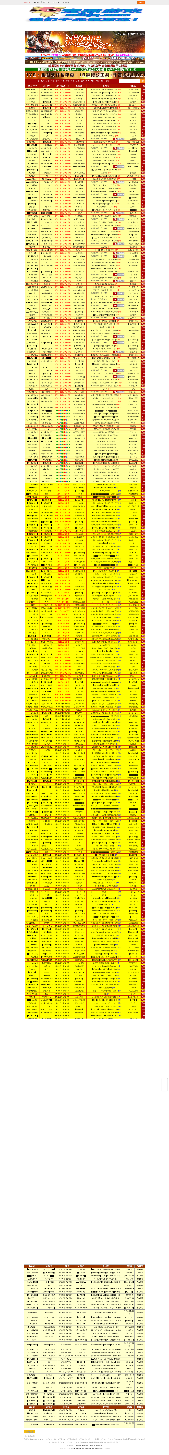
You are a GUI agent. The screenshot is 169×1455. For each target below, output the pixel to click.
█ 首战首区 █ (49, 1397)
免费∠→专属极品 (49, 1356)
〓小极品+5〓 (49, 1279)
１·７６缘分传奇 (32, 1340)
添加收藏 (141, 2)
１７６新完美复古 (32, 1352)
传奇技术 (78, 1445)
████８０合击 (32, 1276)
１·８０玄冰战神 (32, 1333)
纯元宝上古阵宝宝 (49, 1301)
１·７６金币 (32, 1388)
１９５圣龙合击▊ (32, 1424)
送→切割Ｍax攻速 (49, 1304)
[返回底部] (164, 1089)
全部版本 (66, 2)
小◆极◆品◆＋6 (49, 1288)
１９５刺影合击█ (49, 1308)
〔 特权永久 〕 (49, 1375)
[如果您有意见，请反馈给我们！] (164, 1085)
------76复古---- (49, 1359)
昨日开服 (56, 2)
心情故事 (92, 1445)
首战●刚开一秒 (49, 1424)
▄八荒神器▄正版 (32, 1330)
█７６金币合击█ (32, 1295)
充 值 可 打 (49, 1372)
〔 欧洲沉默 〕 (32, 1375)
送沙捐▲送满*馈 (49, 1394)
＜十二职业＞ (49, 1336)
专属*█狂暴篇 (49, 1282)
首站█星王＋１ (49, 1413)
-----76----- (49, 1362)
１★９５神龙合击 (32, 1391)
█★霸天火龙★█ (32, 1362)
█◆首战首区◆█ (49, 1410)
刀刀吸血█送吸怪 (49, 1292)
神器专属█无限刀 (49, 1344)
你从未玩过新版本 (49, 1349)
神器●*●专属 (49, 1313)
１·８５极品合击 (32, 1317)
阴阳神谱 (32, 1410)
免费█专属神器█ (32, 1344)
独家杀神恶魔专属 (49, 1330)
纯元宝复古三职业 (49, 1298)
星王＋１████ (49, 1276)
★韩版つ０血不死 (32, 1304)
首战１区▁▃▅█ (49, 1269)
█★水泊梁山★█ (32, 1359)
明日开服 (46, 2)
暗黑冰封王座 (32, 1313)
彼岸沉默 (32, 1368)
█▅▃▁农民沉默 (32, 1269)
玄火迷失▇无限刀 (32, 1292)
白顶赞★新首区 (49, 1420)
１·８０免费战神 (32, 1383)
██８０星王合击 (32, 1413)
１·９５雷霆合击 (32, 1272)
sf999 (25, 1436)
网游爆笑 (99, 1445)
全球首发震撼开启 (49, 1352)
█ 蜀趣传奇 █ (32, 1397)
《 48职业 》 (49, 1320)
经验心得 (85, 1445)
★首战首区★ (49, 1368)
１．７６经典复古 (32, 1288)
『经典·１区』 (49, 1388)
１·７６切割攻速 (32, 1356)
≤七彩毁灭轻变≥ (32, 1298)
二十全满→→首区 (49, 1383)
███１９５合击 (49, 1391)
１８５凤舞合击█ (32, 1308)
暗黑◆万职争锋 (32, 1336)
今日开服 (37, 2)
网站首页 (27, 2)
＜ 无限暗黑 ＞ (32, 1320)
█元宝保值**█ (49, 1378)
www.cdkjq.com (83, 1448)
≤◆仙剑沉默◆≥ (32, 1301)
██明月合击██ (32, 1378)
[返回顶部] (164, 1080)
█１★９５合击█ (49, 1272)
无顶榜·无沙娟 (49, 1333)
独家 (49, 1285)
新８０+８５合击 (49, 1317)
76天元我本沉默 (32, 1285)
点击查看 (140, 1269)
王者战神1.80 (32, 1279)
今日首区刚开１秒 (32, 1349)
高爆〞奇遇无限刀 (32, 1394)
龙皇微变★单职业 (32, 1420)
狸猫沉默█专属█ (32, 1282)
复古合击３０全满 (49, 1295)
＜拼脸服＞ (32, 1372)
